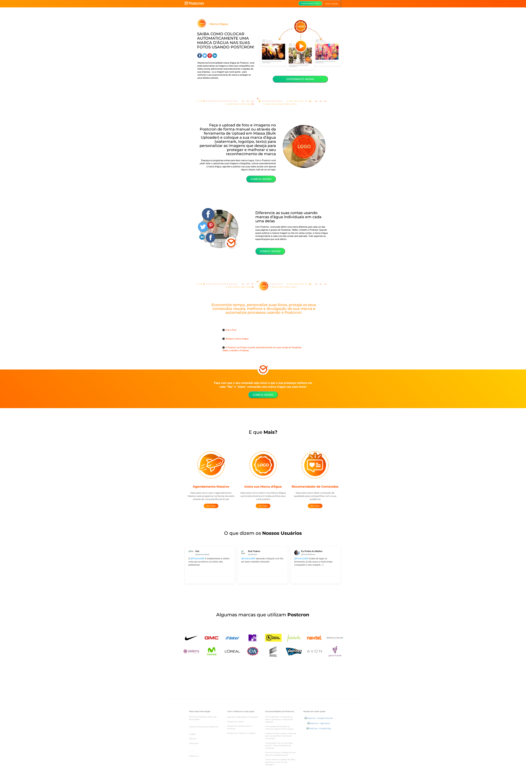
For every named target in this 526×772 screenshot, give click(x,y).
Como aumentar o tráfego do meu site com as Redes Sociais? (280, 753)
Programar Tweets (235, 721)
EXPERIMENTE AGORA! (300, 79)
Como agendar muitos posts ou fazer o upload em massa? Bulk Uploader (279, 719)
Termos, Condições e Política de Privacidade (203, 718)
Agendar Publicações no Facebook (242, 717)
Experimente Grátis (310, 3)
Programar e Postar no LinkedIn (241, 733)
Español (192, 738)
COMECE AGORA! (261, 179)
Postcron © (194, 756)
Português (193, 743)
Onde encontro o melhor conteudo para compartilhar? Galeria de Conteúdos (280, 736)
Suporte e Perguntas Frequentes (203, 727)
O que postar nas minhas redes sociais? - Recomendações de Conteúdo (279, 745)
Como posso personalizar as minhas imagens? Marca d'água (279, 727)
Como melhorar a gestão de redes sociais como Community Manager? (280, 762)
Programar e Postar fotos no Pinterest (239, 727)
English (192, 734)
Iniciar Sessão (331, 3)
